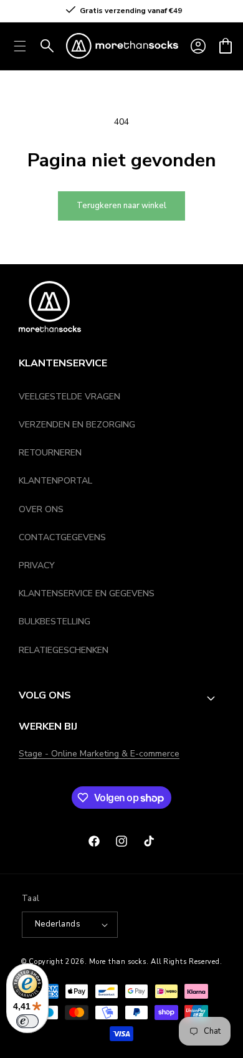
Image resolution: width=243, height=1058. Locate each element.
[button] (225, 46)
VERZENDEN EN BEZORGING (77, 425)
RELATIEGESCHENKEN (63, 650)
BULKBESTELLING (54, 621)
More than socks (117, 961)
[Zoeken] (47, 46)
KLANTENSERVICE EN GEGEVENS (87, 593)
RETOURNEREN (50, 453)
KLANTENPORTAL (55, 481)
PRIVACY (37, 565)
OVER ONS (41, 509)
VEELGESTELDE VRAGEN (69, 397)
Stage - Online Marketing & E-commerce (99, 754)
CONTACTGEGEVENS (62, 537)
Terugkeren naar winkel (121, 205)
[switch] (27, 1021)
